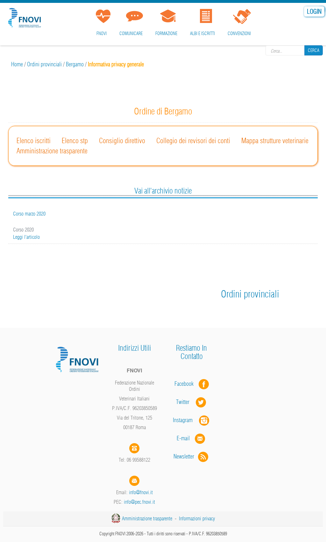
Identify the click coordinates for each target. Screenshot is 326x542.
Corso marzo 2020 (29, 213)
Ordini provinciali (44, 64)
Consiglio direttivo (122, 140)
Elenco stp (75, 140)
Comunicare (131, 33)
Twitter (186, 402)
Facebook (186, 383)
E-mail (183, 438)
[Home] (25, 17)
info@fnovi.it (141, 492)
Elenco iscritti (34, 140)
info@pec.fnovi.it (139, 502)
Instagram (186, 420)
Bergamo (75, 64)
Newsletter (186, 456)
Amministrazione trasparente (52, 150)
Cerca (313, 50)
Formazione (166, 33)
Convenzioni (239, 33)
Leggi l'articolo (26, 237)
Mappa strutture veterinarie (274, 140)
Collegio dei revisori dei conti (193, 140)
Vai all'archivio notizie (163, 190)
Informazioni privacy (197, 518)
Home (17, 64)
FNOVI (101, 33)
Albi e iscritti (202, 33)
